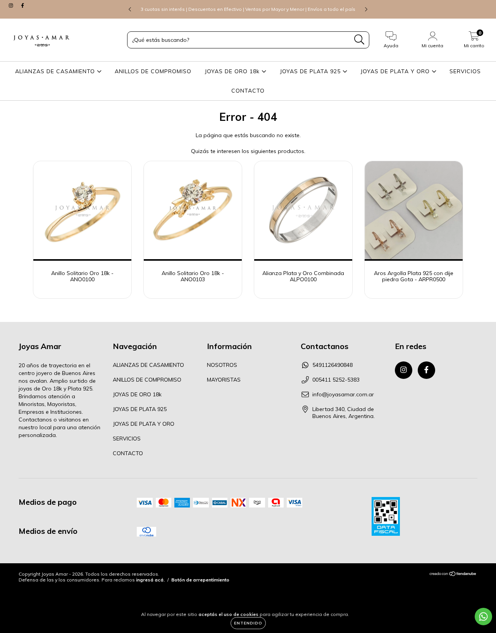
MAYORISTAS (224, 379)
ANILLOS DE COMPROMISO (153, 71)
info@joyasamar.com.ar (343, 394)
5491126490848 (332, 364)
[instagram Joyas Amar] (11, 5)
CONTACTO (248, 90)
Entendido (248, 623)
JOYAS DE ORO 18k (233, 71)
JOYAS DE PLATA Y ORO (396, 71)
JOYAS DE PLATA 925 (311, 71)
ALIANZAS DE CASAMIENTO (56, 71)
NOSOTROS (222, 364)
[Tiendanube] (453, 575)
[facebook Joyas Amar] (22, 5)
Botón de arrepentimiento (200, 580)
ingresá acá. (150, 580)
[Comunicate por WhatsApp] (483, 616)
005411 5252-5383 (336, 379)
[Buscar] (359, 40)
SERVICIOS (465, 71)
